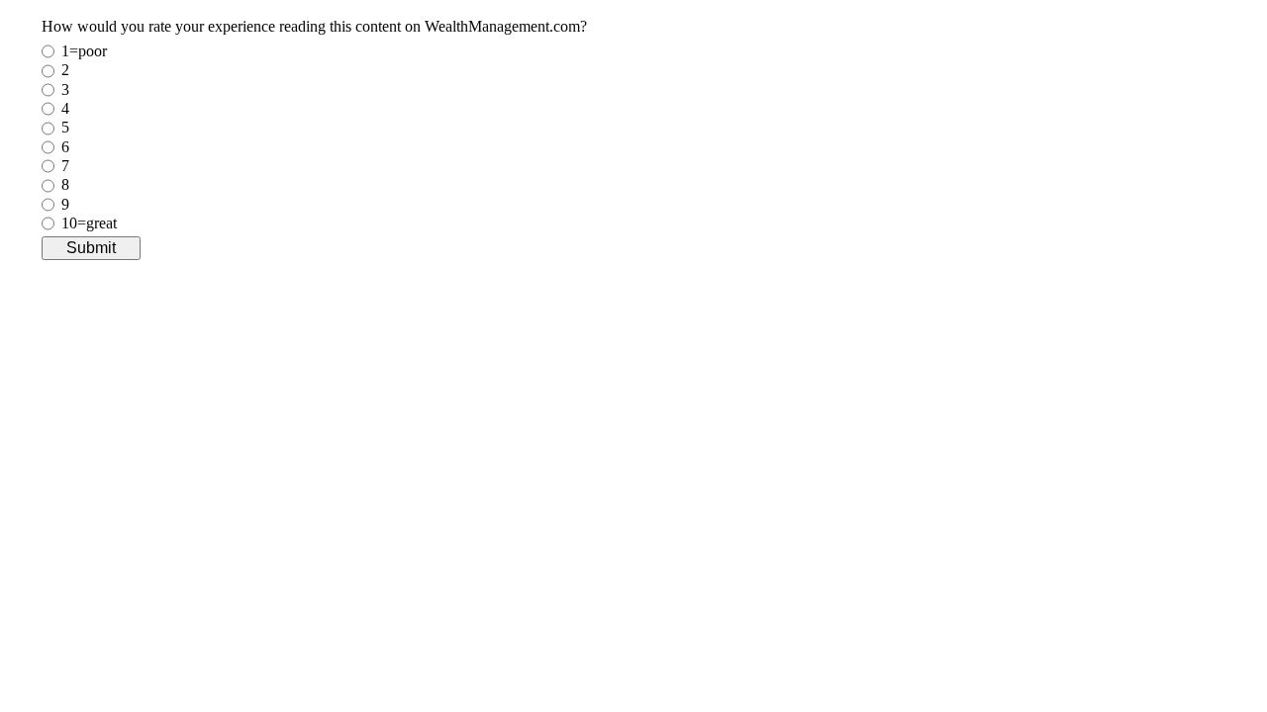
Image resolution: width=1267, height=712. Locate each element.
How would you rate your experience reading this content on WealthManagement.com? (314, 26)
